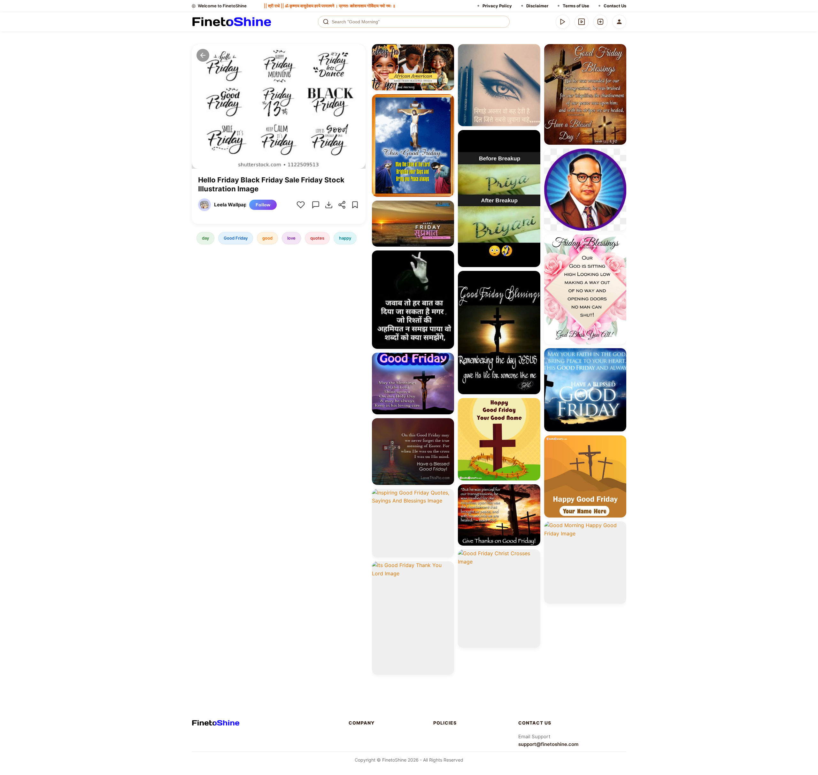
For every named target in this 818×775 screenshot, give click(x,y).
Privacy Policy (497, 5)
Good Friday (236, 238)
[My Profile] (619, 22)
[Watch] (582, 22)
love (291, 238)
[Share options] (447, 51)
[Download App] (563, 22)
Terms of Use (576, 5)
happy (345, 238)
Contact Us (615, 5)
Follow (263, 204)
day (205, 238)
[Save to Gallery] (447, 62)
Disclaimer (537, 5)
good (267, 238)
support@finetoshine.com (548, 744)
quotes (317, 238)
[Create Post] (600, 22)
